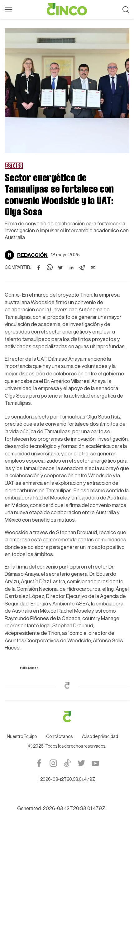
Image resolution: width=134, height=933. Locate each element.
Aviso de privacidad (100, 737)
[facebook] (38, 267)
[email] (93, 267)
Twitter (81, 763)
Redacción (32, 255)
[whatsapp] (49, 267)
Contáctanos (59, 737)
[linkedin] (71, 267)
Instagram (53, 763)
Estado (13, 165)
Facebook (39, 763)
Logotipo (67, 9)
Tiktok (67, 763)
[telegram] (82, 267)
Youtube (95, 763)
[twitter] (60, 267)
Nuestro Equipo (22, 737)
